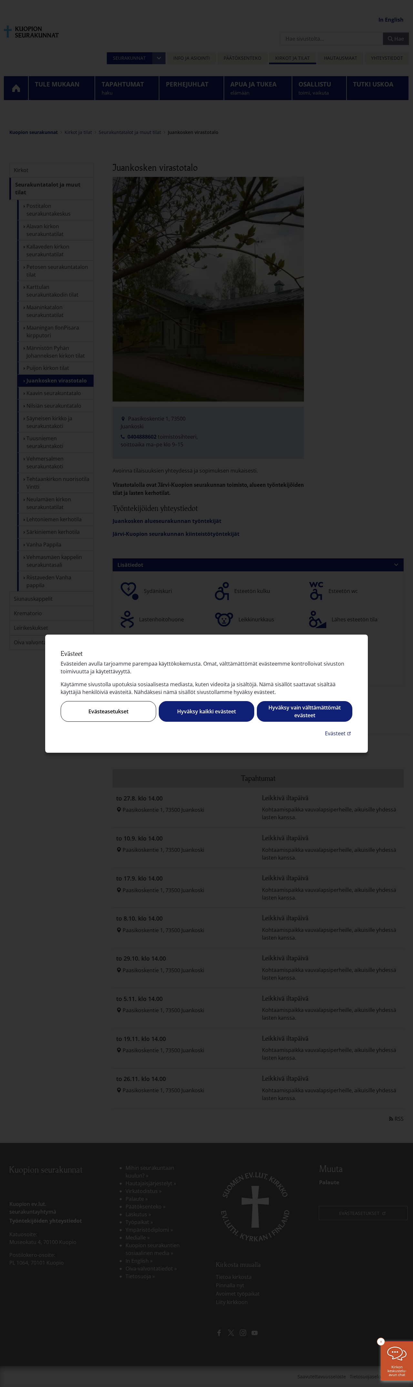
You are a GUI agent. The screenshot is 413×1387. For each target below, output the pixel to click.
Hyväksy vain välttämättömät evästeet (304, 711)
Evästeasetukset (108, 711)
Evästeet (338, 733)
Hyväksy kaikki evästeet (206, 711)
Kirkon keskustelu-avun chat (397, 1370)
